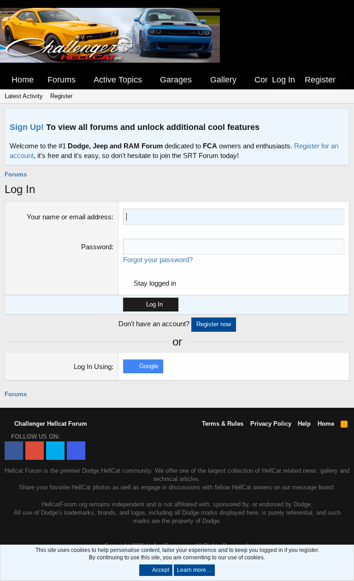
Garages (176, 79)
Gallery (223, 79)
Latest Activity (24, 96)
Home (23, 79)
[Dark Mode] (344, 74)
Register (61, 96)
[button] (82, 79)
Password (96, 247)
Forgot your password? (158, 260)
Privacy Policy (270, 423)
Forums (61, 79)
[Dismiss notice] (340, 118)
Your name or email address (69, 217)
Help (304, 423)
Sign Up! (27, 127)
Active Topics (118, 79)
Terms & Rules (222, 423)
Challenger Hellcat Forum (49, 423)
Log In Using (93, 366)
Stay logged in (155, 283)
